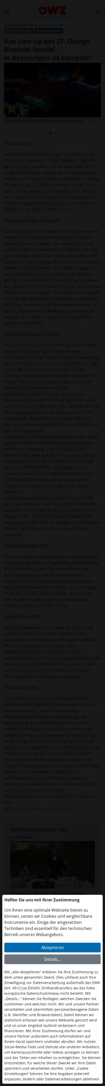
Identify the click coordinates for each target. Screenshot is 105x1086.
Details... (52, 959)
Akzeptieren (52, 947)
